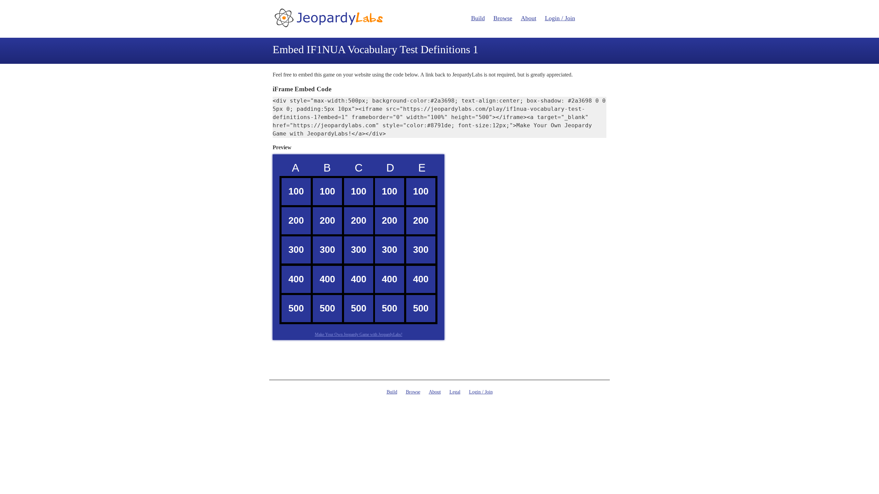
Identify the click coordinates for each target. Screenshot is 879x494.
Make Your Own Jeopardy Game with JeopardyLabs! (358, 334)
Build (478, 18)
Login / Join (560, 18)
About (528, 18)
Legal (454, 392)
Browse (502, 18)
